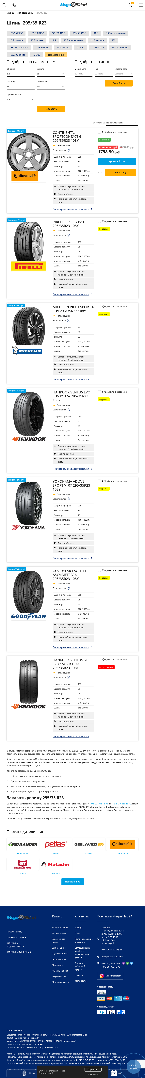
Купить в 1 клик (117, 161)
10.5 (96, 33)
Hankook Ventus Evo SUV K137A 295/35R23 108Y (71, 396)
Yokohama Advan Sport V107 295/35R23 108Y (71, 485)
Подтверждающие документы (84, 940)
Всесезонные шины (58, 940)
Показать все (72, 881)
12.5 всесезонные (73, 40)
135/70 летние (17, 54)
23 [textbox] (8, 86)
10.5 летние (37, 40)
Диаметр (11, 81)
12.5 (53, 40)
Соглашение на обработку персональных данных (82, 952)
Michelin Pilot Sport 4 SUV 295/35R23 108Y (73, 309)
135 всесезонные (18, 47)
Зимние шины (59, 947)
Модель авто (121, 69)
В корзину (120, 172)
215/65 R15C (79, 33)
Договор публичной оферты (80, 966)
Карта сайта (81, 980)
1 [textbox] (98, 172)
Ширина (11, 69)
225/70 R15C (58, 33)
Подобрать (51, 109)
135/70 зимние (120, 47)
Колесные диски (60, 970)
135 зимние (42, 47)
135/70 (80, 47)
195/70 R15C (37, 33)
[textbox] (82, 74)
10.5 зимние (16, 40)
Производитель (14, 94)
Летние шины (59, 933)
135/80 (36, 54)
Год (96, 69)
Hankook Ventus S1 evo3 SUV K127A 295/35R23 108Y (70, 664)
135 (114, 40)
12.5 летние (97, 40)
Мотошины (57, 965)
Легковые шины (60, 927)
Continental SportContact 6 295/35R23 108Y (67, 136)
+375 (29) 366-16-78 (122, 803)
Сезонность (42, 81)
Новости (79, 975)
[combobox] (21, 74)
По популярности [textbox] (114, 122)
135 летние (63, 47)
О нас (77, 933)
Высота (40, 69)
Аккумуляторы (59, 976)
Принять (93, 1069)
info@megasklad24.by (112, 956)
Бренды (78, 927)
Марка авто (80, 69)
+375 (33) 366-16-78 (98, 803)
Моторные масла (60, 982)
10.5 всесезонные (116, 33)
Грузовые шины (60, 953)
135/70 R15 (98, 47)
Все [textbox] (38, 86)
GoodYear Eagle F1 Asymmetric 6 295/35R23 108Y (70, 574)
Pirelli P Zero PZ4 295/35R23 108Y (68, 223)
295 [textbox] (8, 73)
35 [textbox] (38, 73)
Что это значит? (46, 1073)
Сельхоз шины (59, 959)
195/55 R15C (16, 33)
